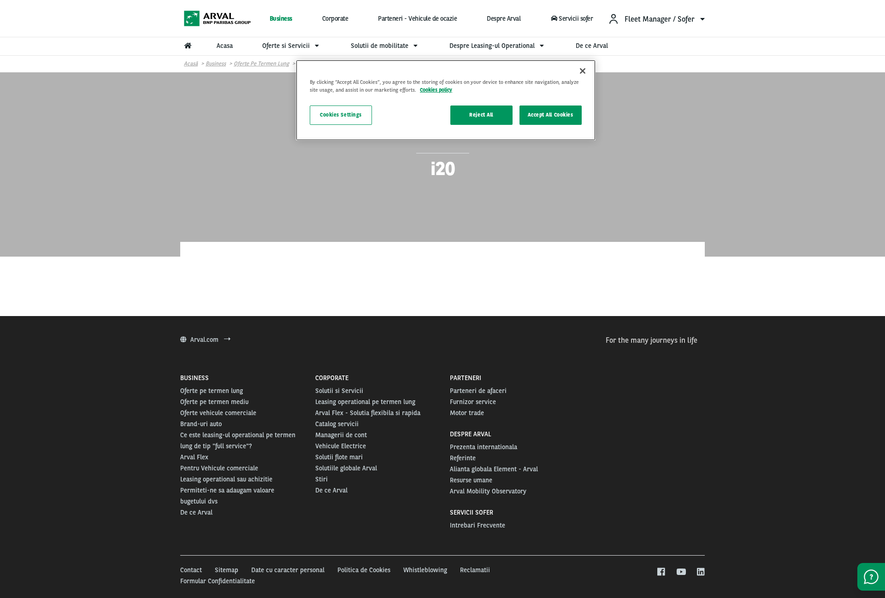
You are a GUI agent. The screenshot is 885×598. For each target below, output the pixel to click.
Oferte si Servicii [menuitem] (287, 45)
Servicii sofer (576, 18)
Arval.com (205, 339)
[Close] (582, 71)
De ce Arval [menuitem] (592, 45)
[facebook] (660, 572)
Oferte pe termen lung (261, 63)
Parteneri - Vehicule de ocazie (417, 18)
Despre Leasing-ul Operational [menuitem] (493, 45)
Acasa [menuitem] (225, 45)
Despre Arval (503, 18)
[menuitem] (656, 18)
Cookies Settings (341, 114)
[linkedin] (700, 572)
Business (281, 18)
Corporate (335, 18)
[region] (446, 100)
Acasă (191, 63)
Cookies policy (436, 90)
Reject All (481, 114)
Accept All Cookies (550, 114)
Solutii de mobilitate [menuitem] (380, 45)
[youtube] (680, 572)
